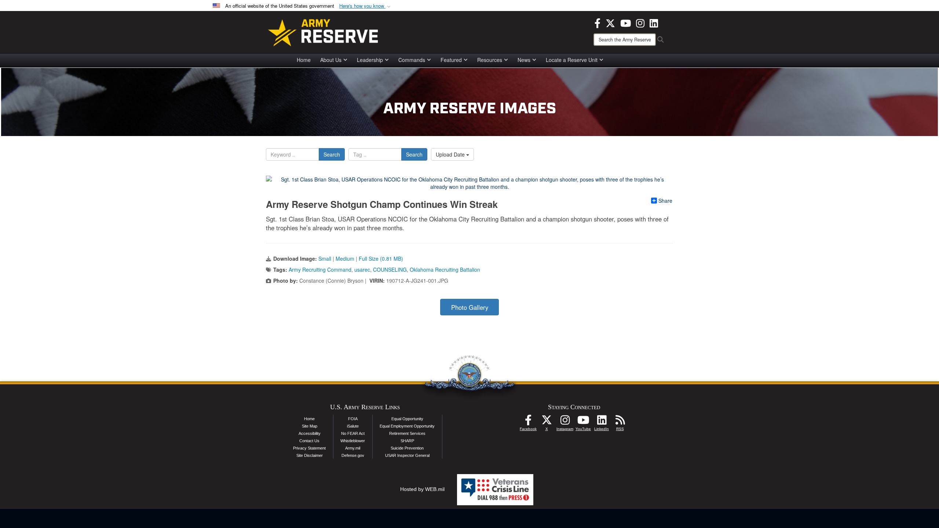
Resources (489, 59)
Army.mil (352, 448)
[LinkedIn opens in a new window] (654, 22)
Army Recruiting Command (320, 269)
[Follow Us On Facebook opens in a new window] (528, 422)
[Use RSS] (620, 422)
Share (665, 200)
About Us (330, 59)
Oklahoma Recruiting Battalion (445, 269)
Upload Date (451, 154)
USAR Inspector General (407, 455)
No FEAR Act (353, 433)
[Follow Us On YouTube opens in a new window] (583, 422)
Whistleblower (352, 441)
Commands (411, 59)
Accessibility (310, 433)
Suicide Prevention (407, 448)
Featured (451, 59)
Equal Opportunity (407, 419)
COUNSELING (390, 269)
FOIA (353, 419)
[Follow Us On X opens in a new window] (546, 422)
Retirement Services (407, 433)
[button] (365, 6)
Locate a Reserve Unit (572, 59)
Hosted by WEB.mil (422, 489)
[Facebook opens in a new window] (597, 22)
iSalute (353, 426)
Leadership (370, 59)
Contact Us (309, 441)
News (524, 59)
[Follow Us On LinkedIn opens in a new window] (601, 422)
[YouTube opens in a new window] (625, 22)
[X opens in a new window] (610, 22)
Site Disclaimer (309, 455)
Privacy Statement (309, 448)
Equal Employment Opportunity (407, 426)
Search (332, 154)
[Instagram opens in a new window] (640, 22)
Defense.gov (352, 455)
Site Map (309, 426)
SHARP (407, 441)
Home (304, 59)
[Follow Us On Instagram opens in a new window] (565, 422)
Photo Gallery (469, 307)
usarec (362, 269)
